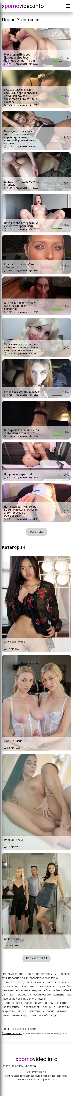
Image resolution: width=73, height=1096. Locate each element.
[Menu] (68, 7)
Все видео (37, 531)
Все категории (36, 958)
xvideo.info (23, 6)
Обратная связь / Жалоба (19, 1065)
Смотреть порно (12, 1033)
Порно (6, 1028)
